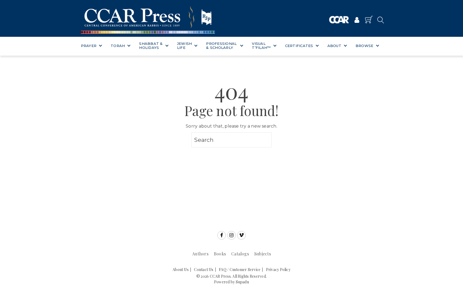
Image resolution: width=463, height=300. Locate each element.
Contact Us (203, 269)
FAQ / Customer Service (239, 269)
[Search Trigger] (379, 19)
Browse (365, 46)
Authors (200, 253)
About (334, 46)
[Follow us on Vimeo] (241, 235)
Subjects (262, 253)
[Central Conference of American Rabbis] (339, 20)
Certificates (299, 46)
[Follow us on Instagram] (231, 235)
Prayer (89, 46)
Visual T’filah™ (261, 46)
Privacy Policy (278, 269)
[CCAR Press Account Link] (357, 20)
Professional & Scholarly (221, 46)
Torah (118, 46)
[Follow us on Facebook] (221, 235)
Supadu (242, 281)
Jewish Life (184, 46)
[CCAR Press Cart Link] (369, 20)
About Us (181, 269)
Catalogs (240, 253)
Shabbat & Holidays (151, 46)
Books (220, 253)
